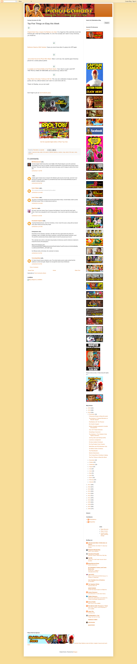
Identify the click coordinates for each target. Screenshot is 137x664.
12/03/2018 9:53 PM (37, 264)
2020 (89, 408)
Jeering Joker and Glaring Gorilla (97, 437)
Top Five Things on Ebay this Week (98, 457)
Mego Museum (104, 529)
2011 (89, 497)
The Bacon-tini (91, 612)
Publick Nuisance (92, 596)
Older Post (77, 270)
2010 (89, 500)
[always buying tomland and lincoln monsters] (93, 370)
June (90, 471)
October (91, 462)
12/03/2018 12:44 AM (37, 192)
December (92, 414)
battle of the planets (44, 152)
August (91, 466)
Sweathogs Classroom (94, 432)
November (92, 460)
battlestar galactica (53, 152)
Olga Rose (34, 208)
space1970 (91, 574)
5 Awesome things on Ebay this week (98, 416)
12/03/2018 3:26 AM (37, 215)
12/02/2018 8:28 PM (37, 183)
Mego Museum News (93, 563)
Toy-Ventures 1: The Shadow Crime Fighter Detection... (98, 435)
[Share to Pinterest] (55, 150)
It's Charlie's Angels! (94, 424)
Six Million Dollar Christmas (96, 448)
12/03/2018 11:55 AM (37, 226)
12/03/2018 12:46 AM (37, 203)
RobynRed (92, 522)
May (90, 473)
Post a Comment (34, 267)
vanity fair (30, 153)
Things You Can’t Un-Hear (94, 617)
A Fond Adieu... (91, 581)
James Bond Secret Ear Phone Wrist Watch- (39, 59)
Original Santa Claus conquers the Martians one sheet (42, 32)
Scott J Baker (35, 188)
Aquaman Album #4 (92, 585)
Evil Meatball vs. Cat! (93, 615)
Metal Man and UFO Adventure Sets (98, 446)
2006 (89, 508)
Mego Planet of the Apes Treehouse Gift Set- (39, 79)
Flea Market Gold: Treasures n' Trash (98, 606)
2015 (89, 489)
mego (64, 152)
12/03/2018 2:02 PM (37, 253)
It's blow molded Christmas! (96, 442)
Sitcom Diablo (92, 602)
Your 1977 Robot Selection (96, 429)
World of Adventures (94, 453)
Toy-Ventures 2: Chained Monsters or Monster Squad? (98, 419)
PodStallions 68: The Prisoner (96, 422)
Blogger (75, 652)
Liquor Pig (90, 611)
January (91, 482)
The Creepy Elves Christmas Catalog (98, 455)
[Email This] (48, 150)
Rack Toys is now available (94, 603)
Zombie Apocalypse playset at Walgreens (97, 589)
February (91, 479)
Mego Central (104, 531)
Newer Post (31, 270)
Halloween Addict (92, 619)
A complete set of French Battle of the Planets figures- (42, 69)
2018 (89, 412)
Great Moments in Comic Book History (97, 593)
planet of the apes (70, 152)
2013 (89, 493)
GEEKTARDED (92, 588)
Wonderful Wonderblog (94, 549)
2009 (89, 502)
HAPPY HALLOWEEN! (93, 551)
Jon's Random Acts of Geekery (96, 580)
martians (60, 152)
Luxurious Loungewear (95, 440)
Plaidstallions (92, 519)
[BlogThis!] (50, 150)
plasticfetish (91, 625)
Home (54, 270)
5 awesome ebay (35, 152)
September (92, 464)
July (90, 468)
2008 (89, 504)
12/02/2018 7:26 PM (37, 170)
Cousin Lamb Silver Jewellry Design (104, 534)
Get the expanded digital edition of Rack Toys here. (54, 142)
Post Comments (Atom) (40, 273)
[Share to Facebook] (53, 150)
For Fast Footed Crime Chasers (97, 444)
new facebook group (45, 92)
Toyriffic (90, 558)
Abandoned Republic (93, 554)
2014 (89, 491)
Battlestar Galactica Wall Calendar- (37, 47)
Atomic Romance (92, 592)
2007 (89, 506)
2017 (89, 484)
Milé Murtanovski (36, 162)
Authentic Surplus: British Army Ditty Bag (97, 555)
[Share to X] (52, 150)
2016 (89, 487)
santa (75, 152)
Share (87, 29)
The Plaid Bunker (93, 450)
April (90, 475)
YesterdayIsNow (36, 258)
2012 (89, 495)
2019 (89, 410)
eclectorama (91, 622)
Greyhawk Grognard (37, 220)
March (91, 477)
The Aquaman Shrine (93, 584)
